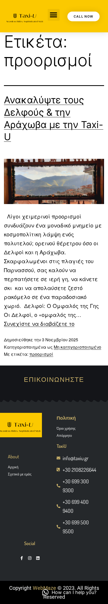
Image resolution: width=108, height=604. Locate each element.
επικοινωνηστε (54, 379)
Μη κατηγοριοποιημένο (77, 347)
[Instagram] (30, 558)
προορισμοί (41, 354)
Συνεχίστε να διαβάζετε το (39, 323)
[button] (54, 15)
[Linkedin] (38, 558)
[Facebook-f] (22, 558)
